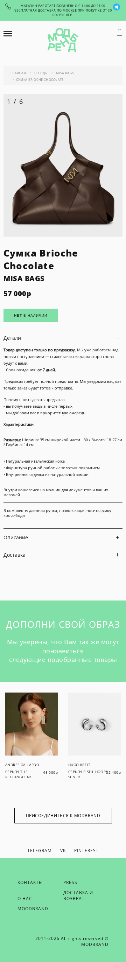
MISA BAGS (65, 73)
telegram (39, 851)
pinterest (86, 851)
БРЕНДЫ (41, 73)
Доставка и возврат (78, 895)
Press (70, 882)
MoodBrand (33, 909)
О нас (25, 898)
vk (63, 851)
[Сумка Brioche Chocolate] (63, 234)
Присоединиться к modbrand (63, 816)
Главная (18, 73)
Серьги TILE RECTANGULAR (18, 774)
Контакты (30, 882)
